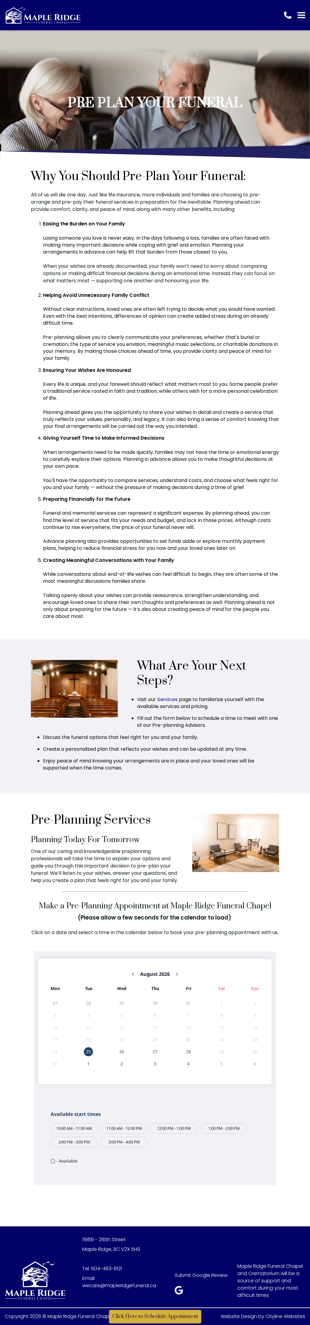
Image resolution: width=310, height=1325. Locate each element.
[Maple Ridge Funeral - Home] (43, 15)
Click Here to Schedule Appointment (155, 1316)
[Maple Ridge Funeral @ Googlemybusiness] (181, 1291)
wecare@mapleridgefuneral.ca (119, 1285)
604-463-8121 (106, 1268)
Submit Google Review (201, 1275)
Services (167, 699)
